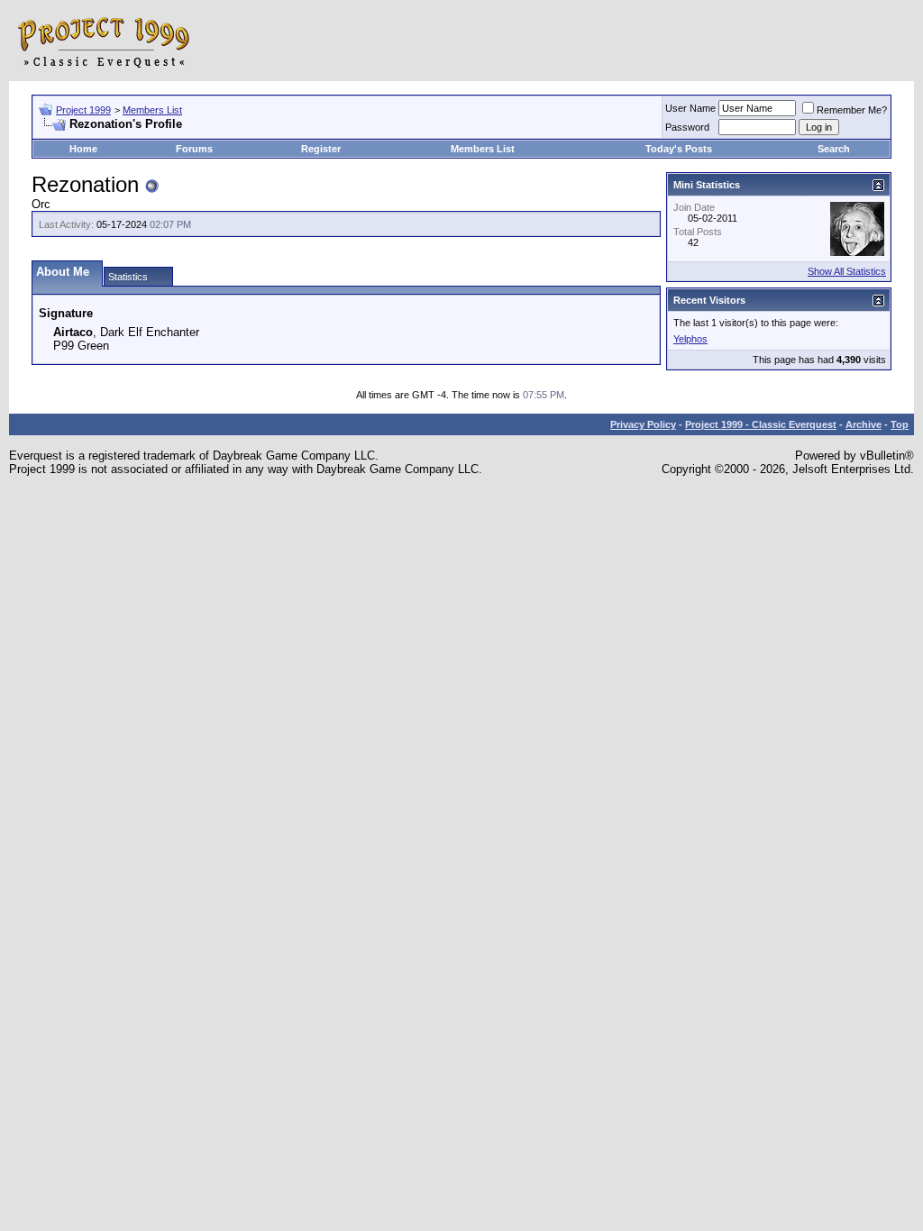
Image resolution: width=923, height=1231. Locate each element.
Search (834, 148)
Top (900, 424)
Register (321, 148)
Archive (863, 424)
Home (83, 148)
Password (687, 127)
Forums (194, 148)
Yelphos (690, 338)
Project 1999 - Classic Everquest (760, 424)
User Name (690, 108)
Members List (152, 110)
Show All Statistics (847, 271)
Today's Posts (678, 148)
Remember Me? (852, 110)
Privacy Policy (643, 424)
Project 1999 (83, 110)
